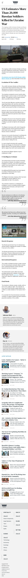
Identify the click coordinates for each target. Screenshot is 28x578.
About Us (3, 574)
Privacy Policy (4, 570)
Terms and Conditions (6, 572)
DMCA (3, 575)
